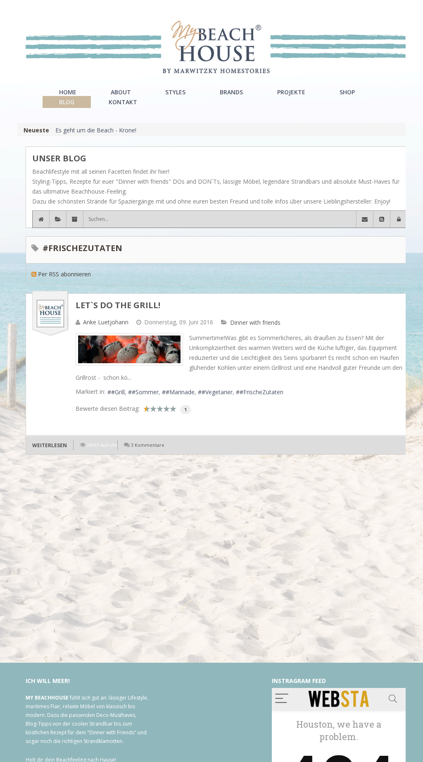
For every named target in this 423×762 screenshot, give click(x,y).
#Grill (118, 392)
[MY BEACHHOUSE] (216, 47)
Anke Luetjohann (105, 322)
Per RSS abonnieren (64, 274)
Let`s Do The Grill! (118, 305)
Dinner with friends (255, 322)
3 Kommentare (147, 445)
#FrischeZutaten (261, 392)
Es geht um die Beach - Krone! (95, 130)
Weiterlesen (49, 445)
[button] (398, 219)
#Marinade (180, 392)
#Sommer (145, 392)
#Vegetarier (217, 392)
